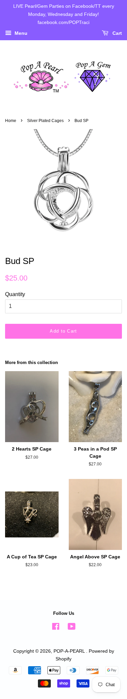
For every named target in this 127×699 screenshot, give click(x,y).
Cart (116, 33)
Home (10, 120)
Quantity (15, 294)
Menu (20, 33)
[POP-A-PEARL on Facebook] (56, 627)
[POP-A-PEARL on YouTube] (72, 627)
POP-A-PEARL (70, 651)
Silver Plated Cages (45, 120)
